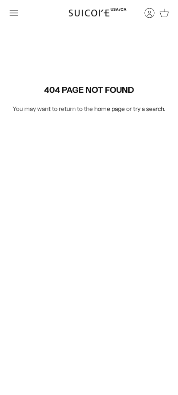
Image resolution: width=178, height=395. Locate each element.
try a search (148, 109)
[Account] (145, 12)
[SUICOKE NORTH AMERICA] (89, 13)
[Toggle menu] (13, 12)
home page (109, 109)
